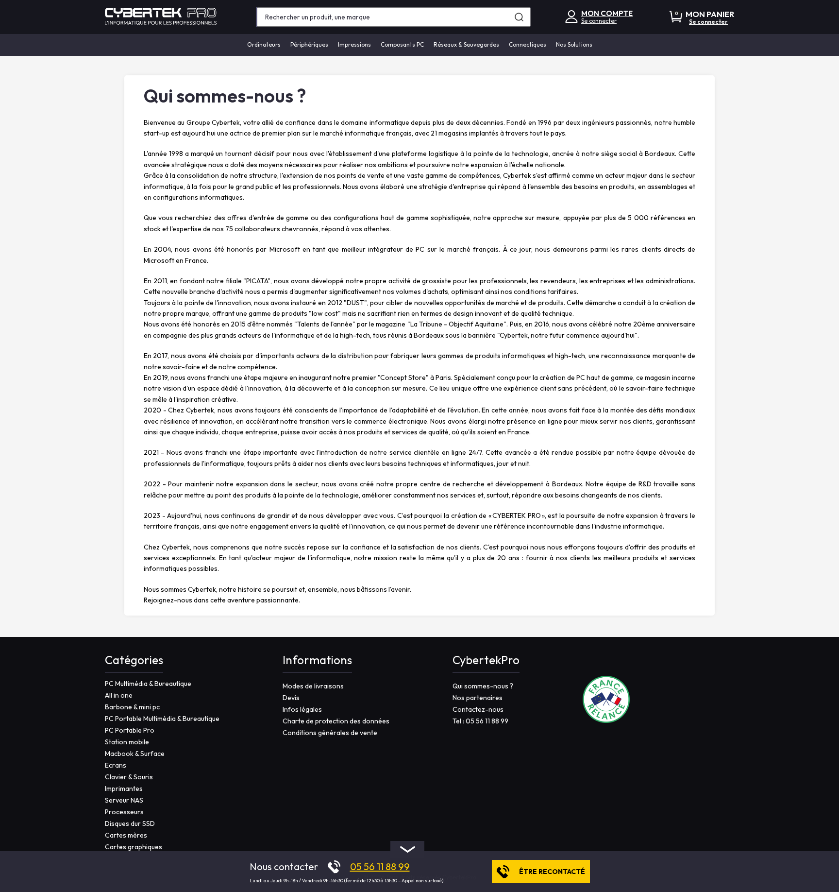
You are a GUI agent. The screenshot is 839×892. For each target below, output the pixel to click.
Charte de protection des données (336, 721)
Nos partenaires (478, 697)
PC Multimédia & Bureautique (148, 683)
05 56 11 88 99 (380, 867)
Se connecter (599, 20)
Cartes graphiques (133, 846)
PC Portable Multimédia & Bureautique (162, 718)
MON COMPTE (607, 13)
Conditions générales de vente (330, 732)
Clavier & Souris (129, 776)
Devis (291, 697)
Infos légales (302, 709)
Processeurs (124, 811)
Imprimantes (124, 788)
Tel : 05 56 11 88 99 (480, 721)
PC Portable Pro (129, 730)
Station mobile (127, 742)
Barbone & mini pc (132, 707)
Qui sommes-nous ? (483, 686)
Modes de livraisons (313, 686)
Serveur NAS (124, 800)
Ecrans (115, 765)
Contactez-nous (478, 709)
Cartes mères (126, 835)
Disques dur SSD (130, 823)
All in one (119, 695)
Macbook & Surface (135, 753)
